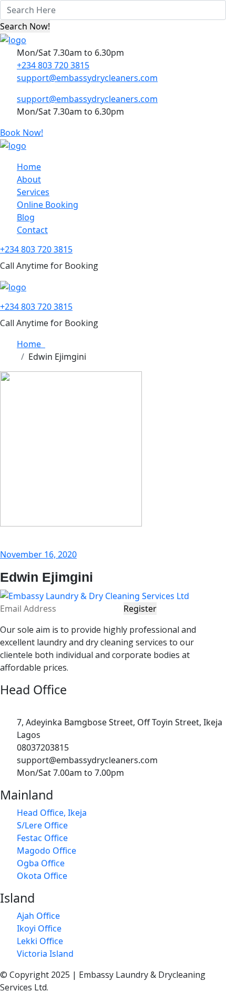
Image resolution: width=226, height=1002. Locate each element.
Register (140, 608)
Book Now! (21, 132)
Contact (32, 230)
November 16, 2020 (38, 554)
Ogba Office (41, 863)
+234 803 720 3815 (53, 65)
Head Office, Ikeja (52, 812)
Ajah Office (38, 916)
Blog (26, 217)
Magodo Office (46, 850)
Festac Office (42, 838)
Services (33, 192)
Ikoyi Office (39, 928)
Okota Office (42, 876)
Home (29, 167)
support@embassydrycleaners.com (87, 78)
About (29, 179)
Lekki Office (40, 941)
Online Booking (47, 204)
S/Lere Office (42, 825)
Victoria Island (45, 953)
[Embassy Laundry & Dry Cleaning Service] (13, 39)
